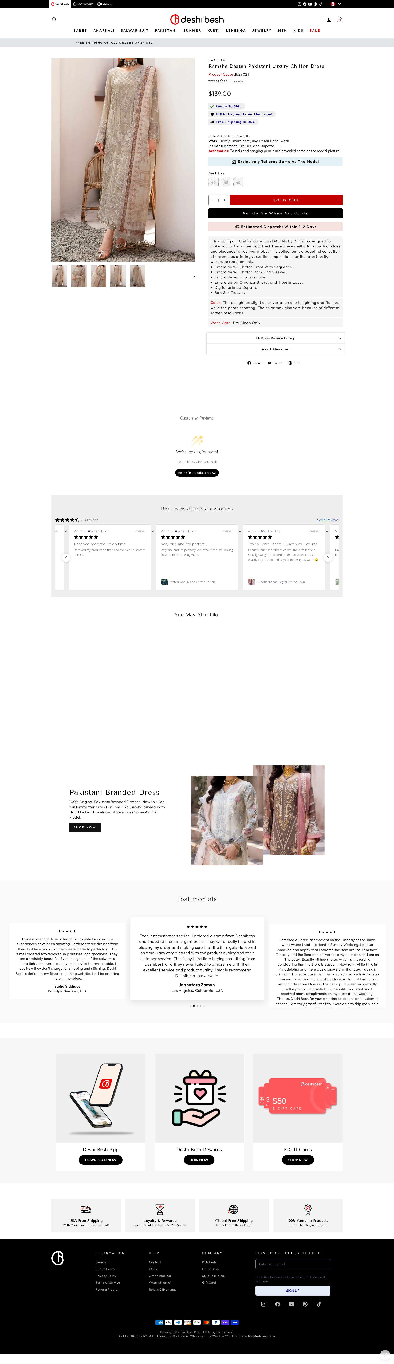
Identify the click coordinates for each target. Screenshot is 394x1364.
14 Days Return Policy (275, 338)
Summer (192, 30)
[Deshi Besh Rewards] (199, 1098)
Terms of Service (108, 1282)
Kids (298, 30)
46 (238, 182)
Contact (155, 1262)
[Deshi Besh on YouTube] (291, 1304)
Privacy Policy (106, 1276)
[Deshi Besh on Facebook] (277, 1304)
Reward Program (108, 1289)
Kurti (213, 30)
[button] (66, 558)
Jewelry (262, 30)
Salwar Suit (135, 30)
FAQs (153, 1269)
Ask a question (276, 349)
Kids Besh (209, 1262)
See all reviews (328, 520)
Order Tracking (160, 1276)
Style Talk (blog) (213, 1276)
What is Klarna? (160, 1282)
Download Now (100, 1160)
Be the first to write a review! (197, 473)
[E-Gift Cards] (298, 1098)
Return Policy (105, 1269)
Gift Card (209, 1282)
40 (213, 182)
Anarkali (104, 30)
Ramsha (217, 60)
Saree (80, 30)
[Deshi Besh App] (100, 1098)
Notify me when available (275, 213)
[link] (110, 582)
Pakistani (166, 30)
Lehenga (236, 30)
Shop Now (85, 827)
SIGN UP (293, 1290)
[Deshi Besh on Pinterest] (305, 1304)
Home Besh (210, 1269)
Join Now (199, 1160)
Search (101, 1262)
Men (282, 30)
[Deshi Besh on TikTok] (319, 1304)
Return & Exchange (163, 1289)
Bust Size (216, 173)
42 (226, 182)
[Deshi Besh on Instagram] (263, 1304)
